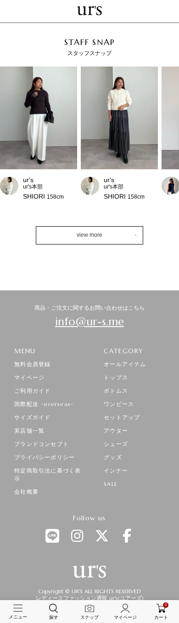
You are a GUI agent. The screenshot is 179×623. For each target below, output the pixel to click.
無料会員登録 (32, 364)
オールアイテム (125, 364)
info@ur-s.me (89, 321)
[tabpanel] (89, 139)
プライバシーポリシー (44, 457)
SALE (110, 483)
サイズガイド (32, 417)
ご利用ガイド (32, 390)
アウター (116, 430)
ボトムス (116, 390)
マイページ (29, 377)
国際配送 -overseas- (43, 403)
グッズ (113, 457)
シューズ (116, 443)
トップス (116, 377)
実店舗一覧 (29, 430)
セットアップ (122, 417)
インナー (116, 470)
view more (89, 235)
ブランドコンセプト (41, 443)
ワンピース (119, 403)
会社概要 (26, 491)
